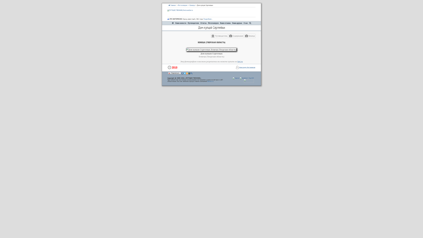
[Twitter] (185, 73)
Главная (173, 5)
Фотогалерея (182, 5)
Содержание (237, 36)
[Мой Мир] (189, 73)
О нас (246, 23)
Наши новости (180, 23)
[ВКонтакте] (182, 73)
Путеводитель (220, 36)
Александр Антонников (247, 67)
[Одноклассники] (187, 73)
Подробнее (207, 19)
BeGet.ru (210, 81)
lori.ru (240, 61)
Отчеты (203, 23)
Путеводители (193, 23)
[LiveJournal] (192, 73)
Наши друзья (237, 23)
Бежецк (192, 5)
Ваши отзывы (225, 23)
